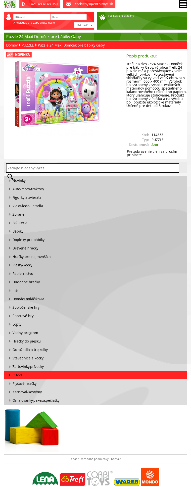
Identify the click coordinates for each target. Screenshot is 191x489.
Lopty (16, 324)
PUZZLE (28, 45)
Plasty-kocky (22, 265)
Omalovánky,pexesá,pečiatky (35, 400)
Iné (15, 290)
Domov (12, 45)
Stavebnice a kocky (28, 358)
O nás (73, 459)
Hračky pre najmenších (31, 256)
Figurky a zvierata (27, 197)
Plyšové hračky (24, 383)
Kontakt (116, 459)
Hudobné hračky (26, 282)
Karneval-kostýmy (27, 392)
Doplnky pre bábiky (28, 239)
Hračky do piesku (26, 341)
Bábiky (17, 231)
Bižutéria (19, 222)
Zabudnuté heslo (44, 22)
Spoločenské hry (26, 307)
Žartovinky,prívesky (28, 366)
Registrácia (22, 22)
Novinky (19, 180)
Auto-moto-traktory (28, 189)
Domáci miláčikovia (28, 298)
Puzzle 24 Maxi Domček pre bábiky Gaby (71, 45)
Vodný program (25, 332)
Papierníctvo (22, 273)
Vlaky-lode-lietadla (27, 205)
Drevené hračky (25, 248)
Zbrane (18, 214)
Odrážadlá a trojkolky (30, 349)
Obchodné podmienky (94, 459)
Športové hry (23, 315)
